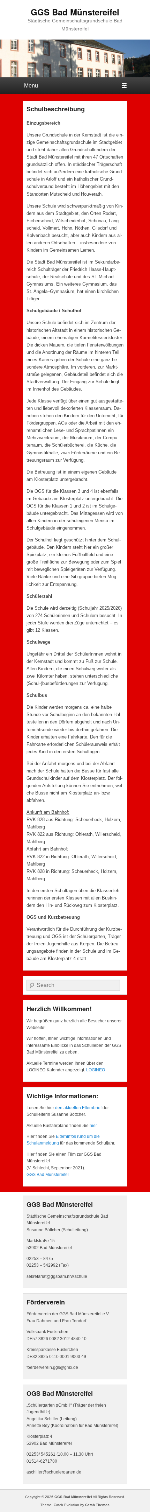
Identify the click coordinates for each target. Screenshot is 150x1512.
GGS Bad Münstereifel (75, 12)
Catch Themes (97, 1505)
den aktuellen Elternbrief (78, 1107)
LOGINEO (95, 1070)
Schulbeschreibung (56, 108)
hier (93, 1125)
